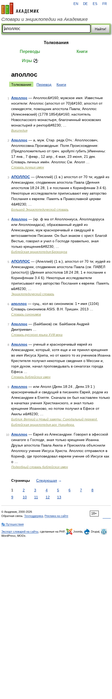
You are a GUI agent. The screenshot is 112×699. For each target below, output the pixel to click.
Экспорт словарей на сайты (19, 531)
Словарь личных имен (27, 167)
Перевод (43, 84)
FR (104, 4)
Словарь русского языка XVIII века (37, 335)
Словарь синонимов (26, 314)
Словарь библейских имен (31, 377)
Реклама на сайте (56, 515)
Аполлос (19, 98)
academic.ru (20, 8)
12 (48, 497)
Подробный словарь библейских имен (39, 467)
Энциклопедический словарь (32, 294)
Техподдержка (33, 515)
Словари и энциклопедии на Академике (44, 19)
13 (59, 497)
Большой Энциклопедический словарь (40, 210)
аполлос (19, 304)
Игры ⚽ (30, 60)
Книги (82, 51)
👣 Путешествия (12, 524)
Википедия (19, 130)
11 (36, 497)
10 (25, 497)
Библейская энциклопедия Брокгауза (39, 252)
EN (75, 4)
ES (95, 4)
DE (85, 4)
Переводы (30, 51)
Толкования (56, 42)
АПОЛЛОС (20, 177)
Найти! (100, 29)
